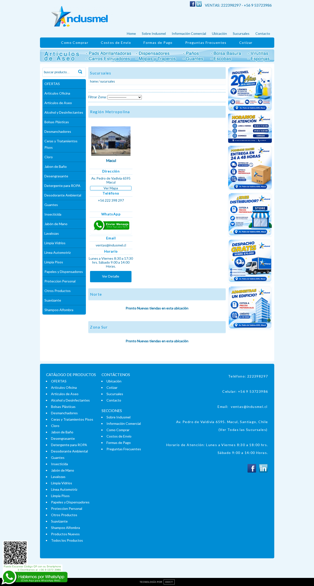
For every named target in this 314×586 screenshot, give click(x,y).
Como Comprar (74, 42)
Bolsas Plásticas (56, 122)
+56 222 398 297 (111, 200)
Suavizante (52, 300)
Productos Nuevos (65, 534)
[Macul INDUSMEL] (111, 157)
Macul (111, 160)
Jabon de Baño (55, 166)
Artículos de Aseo (58, 103)
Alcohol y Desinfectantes (63, 112)
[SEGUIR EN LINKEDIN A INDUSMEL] (199, 5)
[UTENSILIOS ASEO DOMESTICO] (157, 60)
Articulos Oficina (57, 93)
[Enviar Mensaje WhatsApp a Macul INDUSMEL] (111, 226)
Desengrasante (56, 176)
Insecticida (52, 214)
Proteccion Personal (60, 281)
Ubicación (219, 33)
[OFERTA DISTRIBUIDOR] (250, 237)
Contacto (262, 33)
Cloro (48, 157)
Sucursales (241, 33)
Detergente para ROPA (62, 185)
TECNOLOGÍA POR (156, 582)
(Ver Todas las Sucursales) (243, 429)
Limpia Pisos (53, 262)
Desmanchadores (57, 131)
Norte (96, 294)
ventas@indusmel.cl (249, 406)
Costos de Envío (116, 42)
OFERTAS (52, 84)
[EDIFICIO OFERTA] (250, 191)
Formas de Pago (158, 42)
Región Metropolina (110, 112)
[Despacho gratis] (250, 284)
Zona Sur (99, 327)
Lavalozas (51, 233)
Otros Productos (57, 291)
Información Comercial (189, 33)
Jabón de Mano (55, 224)
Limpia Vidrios (54, 243)
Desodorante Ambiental (62, 195)
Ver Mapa (111, 188)
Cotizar (246, 42)
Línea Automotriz (57, 252)
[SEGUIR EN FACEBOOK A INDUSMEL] (192, 5)
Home (131, 33)
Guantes (51, 205)
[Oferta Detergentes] (250, 112)
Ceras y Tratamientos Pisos (61, 144)
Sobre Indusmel (154, 33)
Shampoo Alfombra (58, 310)
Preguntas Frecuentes (206, 42)
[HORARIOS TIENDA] (250, 144)
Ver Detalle (110, 276)
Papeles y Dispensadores (63, 271)
